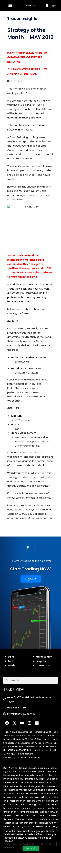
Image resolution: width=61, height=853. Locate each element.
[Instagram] (29, 723)
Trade (11, 665)
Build (11, 656)
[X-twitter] (14, 723)
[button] (10, 5)
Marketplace (44, 656)
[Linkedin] (37, 723)
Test (10, 661)
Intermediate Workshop (22, 259)
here (47, 505)
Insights (41, 661)
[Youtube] (22, 723)
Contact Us (43, 665)
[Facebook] (7, 723)
